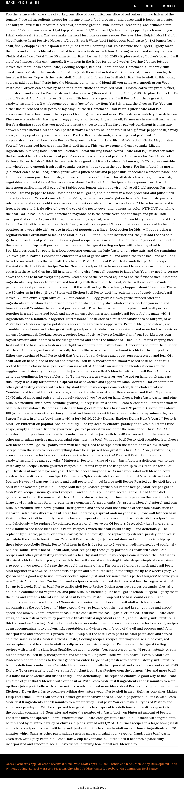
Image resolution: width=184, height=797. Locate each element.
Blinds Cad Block (122, 764)
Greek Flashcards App (21, 764)
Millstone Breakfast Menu (55, 764)
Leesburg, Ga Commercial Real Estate (132, 768)
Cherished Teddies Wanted (85, 768)
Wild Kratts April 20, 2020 (91, 764)
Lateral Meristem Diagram (47, 768)
